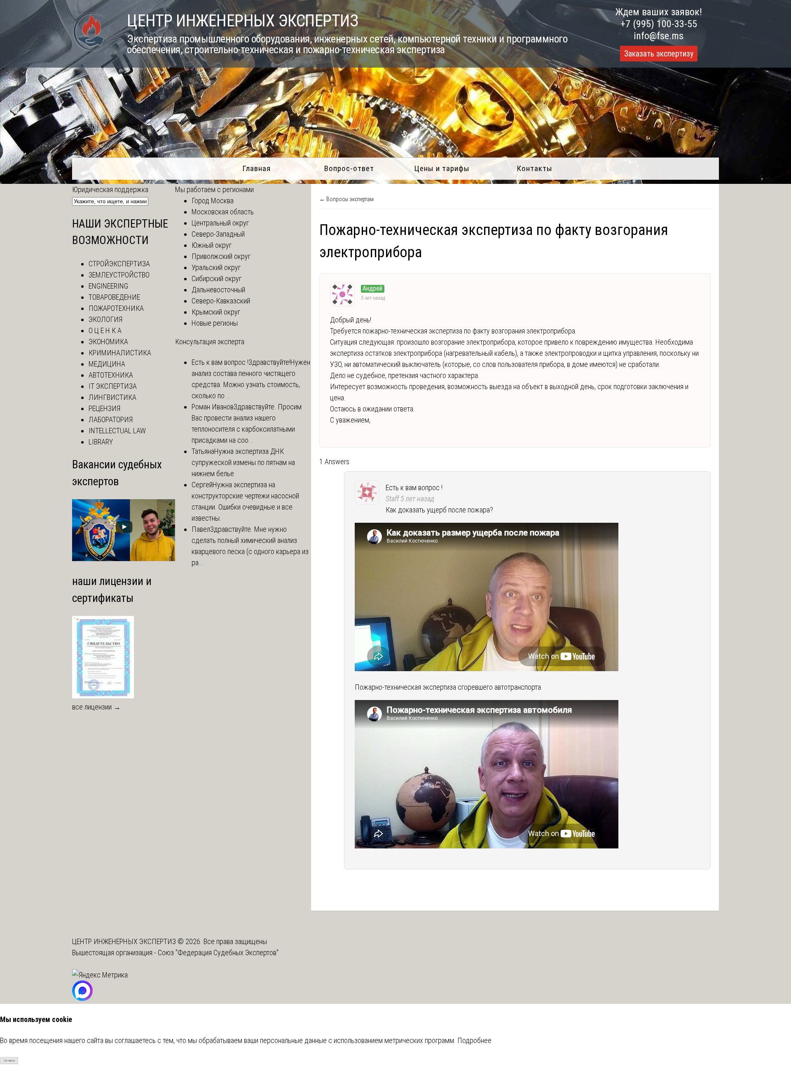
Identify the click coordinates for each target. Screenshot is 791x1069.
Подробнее (474, 1040)
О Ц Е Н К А (105, 330)
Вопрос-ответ (349, 168)
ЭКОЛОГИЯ (105, 319)
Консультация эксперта (209, 341)
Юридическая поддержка (110, 189)
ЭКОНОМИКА (108, 341)
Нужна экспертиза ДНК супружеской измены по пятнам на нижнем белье (243, 462)
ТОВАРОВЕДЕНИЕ (114, 297)
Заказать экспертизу (658, 54)
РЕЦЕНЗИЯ (104, 408)
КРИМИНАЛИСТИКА (120, 352)
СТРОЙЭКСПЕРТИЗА (119, 263)
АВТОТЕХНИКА (111, 375)
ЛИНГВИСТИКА (112, 397)
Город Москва (213, 200)
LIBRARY (101, 441)
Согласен (9, 1060)
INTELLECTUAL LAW (117, 430)
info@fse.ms (658, 36)
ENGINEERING (108, 286)
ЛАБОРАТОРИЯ (111, 419)
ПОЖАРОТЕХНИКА (116, 308)
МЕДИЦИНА (107, 363)
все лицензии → (96, 706)
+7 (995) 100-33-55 (658, 24)
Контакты (534, 168)
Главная (256, 168)
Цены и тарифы (442, 168)
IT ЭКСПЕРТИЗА (113, 386)
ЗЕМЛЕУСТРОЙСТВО (119, 274)
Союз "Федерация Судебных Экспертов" (218, 952)
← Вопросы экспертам (346, 199)
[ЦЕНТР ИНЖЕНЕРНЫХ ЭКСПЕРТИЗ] (89, 50)
